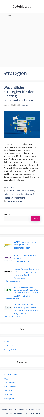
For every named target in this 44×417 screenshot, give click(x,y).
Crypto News (9, 382)
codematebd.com (12, 194)
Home (4, 409)
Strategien (8, 197)
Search (7, 214)
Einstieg (28, 194)
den (22, 194)
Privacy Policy (10, 349)
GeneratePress (35, 413)
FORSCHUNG (10, 386)
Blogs (6, 378)
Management (10, 398)
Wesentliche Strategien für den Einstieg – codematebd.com (19, 93)
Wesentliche (19, 197)
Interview (8, 394)
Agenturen (29, 190)
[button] (38, 16)
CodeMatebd (22, 6)
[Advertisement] (22, 41)
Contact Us (8, 345)
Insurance (11, 187)
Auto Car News (10, 374)
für (34, 194)
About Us (8, 341)
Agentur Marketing (15, 190)
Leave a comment (15, 201)
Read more (19, 179)
